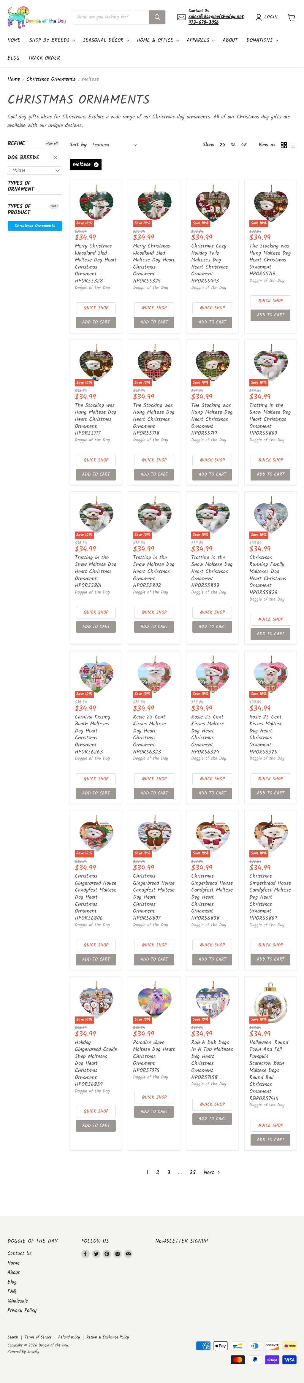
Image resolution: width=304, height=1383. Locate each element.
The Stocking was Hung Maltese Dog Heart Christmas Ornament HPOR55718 (154, 419)
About (230, 41)
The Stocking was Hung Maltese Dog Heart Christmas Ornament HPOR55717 (95, 419)
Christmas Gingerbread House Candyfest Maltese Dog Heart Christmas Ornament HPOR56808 (212, 897)
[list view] (292, 145)
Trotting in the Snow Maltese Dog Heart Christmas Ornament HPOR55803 (212, 571)
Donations (260, 41)
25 (193, 1172)
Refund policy (69, 1337)
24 (222, 145)
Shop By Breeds (50, 41)
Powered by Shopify (23, 1352)
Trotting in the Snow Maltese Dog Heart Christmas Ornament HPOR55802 (154, 571)
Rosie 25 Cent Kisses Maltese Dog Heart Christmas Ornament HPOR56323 (149, 734)
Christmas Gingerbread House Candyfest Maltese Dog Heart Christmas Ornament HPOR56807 (154, 897)
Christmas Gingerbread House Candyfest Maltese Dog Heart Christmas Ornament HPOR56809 (270, 897)
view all (52, 143)
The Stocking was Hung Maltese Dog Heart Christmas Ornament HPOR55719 (212, 419)
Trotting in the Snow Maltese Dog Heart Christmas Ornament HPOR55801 (95, 571)
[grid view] (283, 145)
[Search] (157, 17)
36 (233, 145)
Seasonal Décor (104, 41)
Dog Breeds (23, 158)
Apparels (199, 41)
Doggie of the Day (92, 287)
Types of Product (19, 209)
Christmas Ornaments (50, 80)
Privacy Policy (22, 1311)
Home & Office (156, 41)
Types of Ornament (21, 186)
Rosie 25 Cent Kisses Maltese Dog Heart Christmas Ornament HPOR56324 (207, 734)
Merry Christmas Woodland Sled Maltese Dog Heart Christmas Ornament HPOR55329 (154, 264)
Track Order (44, 58)
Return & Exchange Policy (107, 1337)
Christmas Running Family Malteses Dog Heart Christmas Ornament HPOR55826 (267, 575)
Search (12, 1337)
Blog (13, 58)
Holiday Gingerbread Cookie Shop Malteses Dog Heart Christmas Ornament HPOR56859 (96, 1063)
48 (244, 145)
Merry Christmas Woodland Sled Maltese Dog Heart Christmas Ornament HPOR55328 (96, 264)
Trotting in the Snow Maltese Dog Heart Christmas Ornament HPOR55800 (270, 419)
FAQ (11, 1292)
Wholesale (17, 1301)
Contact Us (19, 1254)
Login (271, 17)
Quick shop (96, 308)
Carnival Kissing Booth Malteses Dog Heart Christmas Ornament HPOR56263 (92, 734)
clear (56, 158)
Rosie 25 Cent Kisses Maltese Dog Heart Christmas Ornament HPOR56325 (265, 734)
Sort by (78, 145)
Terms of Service (38, 1337)
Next (210, 1172)
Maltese (18, 170)
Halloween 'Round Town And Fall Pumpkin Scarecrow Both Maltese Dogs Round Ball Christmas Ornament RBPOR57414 (268, 1070)
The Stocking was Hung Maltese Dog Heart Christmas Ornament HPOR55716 (270, 260)
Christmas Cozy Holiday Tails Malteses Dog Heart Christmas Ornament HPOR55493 (209, 264)
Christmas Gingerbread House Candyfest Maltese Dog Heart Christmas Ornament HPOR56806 (95, 897)
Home (13, 41)
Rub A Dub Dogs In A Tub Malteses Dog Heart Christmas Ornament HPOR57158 (212, 1060)
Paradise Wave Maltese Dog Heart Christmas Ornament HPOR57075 (154, 1056)
